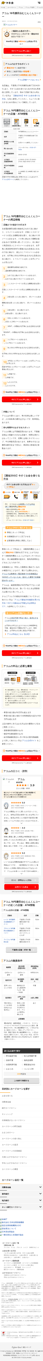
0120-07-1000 (28, 520)
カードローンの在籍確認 (12, 1151)
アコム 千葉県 (29, 7)
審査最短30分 (29, 1064)
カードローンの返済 (10, 1145)
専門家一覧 (25, 1351)
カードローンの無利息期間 (12, 1263)
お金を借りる (7, 1096)
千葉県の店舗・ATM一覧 (21, 950)
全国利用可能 (11, 1064)
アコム (21, 7)
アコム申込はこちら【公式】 (18, 634)
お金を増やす (23, 1255)
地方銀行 (5, 1200)
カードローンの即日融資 (12, 1126)
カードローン (12, 7)
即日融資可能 (11, 1056)
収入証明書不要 (30, 1056)
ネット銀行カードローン (12, 1207)
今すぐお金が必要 (28, 1253)
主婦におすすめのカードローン (14, 1157)
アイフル (7, 1247)
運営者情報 (17, 1351)
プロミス (19, 1247)
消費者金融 (6, 1102)
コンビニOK (29, 1069)
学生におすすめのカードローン (14, 1163)
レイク (26, 1247)
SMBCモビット (34, 1247)
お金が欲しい (8, 1257)
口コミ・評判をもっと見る (21, 880)
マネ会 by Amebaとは (6, 1351)
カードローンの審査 (10, 1169)
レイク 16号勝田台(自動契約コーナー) (9, 922)
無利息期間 (28, 1060)
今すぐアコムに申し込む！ (21, 51)
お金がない (25, 1257)
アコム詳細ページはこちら (28, 80)
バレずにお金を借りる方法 (12, 1253)
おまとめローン (8, 1132)
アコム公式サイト (29, 740)
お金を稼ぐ (17, 1257)
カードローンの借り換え (12, 1138)
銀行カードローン (9, 1108)
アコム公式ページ (8, 179)
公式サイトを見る (21, 887)
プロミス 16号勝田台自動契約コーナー (9, 930)
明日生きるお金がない (11, 1255)
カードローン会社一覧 (10, 1243)
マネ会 (3, 7)
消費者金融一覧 (9, 1245)
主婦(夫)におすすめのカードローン (15, 1275)
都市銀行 (5, 1194)
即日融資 (18, 1267)
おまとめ (9, 1069)
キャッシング (7, 1114)
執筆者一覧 (33, 1351)
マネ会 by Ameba (13, 1299)
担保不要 (9, 1060)
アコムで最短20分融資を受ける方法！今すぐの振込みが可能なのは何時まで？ (21, 603)
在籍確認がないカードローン (13, 1120)
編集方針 (40, 1351)
